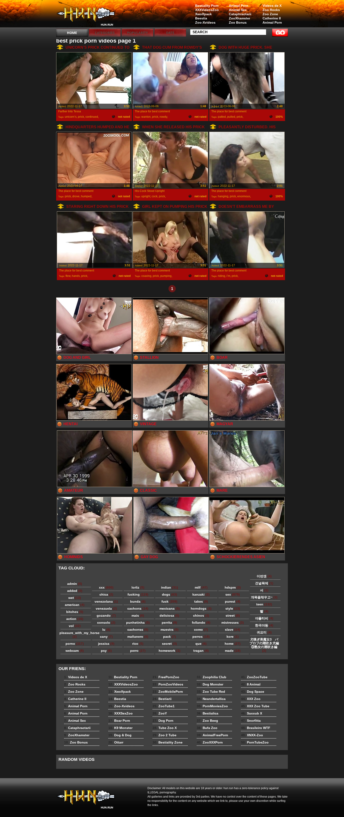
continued (91, 116)
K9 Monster (120, 728)
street (233, 615)
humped (86, 196)
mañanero (137, 636)
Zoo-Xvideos (205, 22)
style (232, 608)
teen (264, 604)
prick (81, 116)
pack (169, 636)
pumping (166, 276)
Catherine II (272, 18)
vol (75, 626)
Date (170, 32)
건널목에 (264, 583)
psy (106, 650)
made (233, 650)
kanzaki (201, 594)
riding (221, 276)
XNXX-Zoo (252, 735)
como (201, 629)
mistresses (232, 622)
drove (76, 196)
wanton (146, 116)
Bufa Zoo (207, 728)
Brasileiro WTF (255, 728)
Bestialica (207, 713)
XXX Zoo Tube (255, 706)
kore (233, 636)
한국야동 (264, 625)
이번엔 (264, 576)
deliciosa (169, 615)
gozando (106, 615)
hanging (223, 196)
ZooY (160, 713)
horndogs (201, 608)
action (74, 619)
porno (75, 643)
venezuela (106, 608)
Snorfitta (251, 720)
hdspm (233, 587)
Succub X (251, 713)
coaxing (146, 276)
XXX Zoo (250, 699)
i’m (228, 276)
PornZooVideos (168, 684)
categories (105, 32)
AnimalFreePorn (212, 735)
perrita (169, 622)
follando (201, 622)
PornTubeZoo (255, 742)
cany (106, 636)
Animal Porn (272, 22)
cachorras (137, 629)
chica (106, 594)
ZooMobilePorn (168, 691)
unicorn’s (71, 116)
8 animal (86, 14)
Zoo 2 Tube (164, 735)
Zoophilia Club (211, 677)
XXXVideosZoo (207, 10)
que (201, 643)
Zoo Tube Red (211, 691)
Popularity (137, 32)
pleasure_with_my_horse (75, 634)
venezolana (106, 601)
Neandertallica (211, 699)
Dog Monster (210, 684)
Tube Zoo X (165, 728)
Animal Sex (238, 10)
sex (232, 594)
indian (169, 587)
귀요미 (264, 632)
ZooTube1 (164, 706)
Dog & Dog (120, 735)
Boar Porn (119, 720)
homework (169, 650)
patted (222, 116)
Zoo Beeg (207, 720)
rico (137, 643)
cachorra (137, 608)
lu (106, 629)
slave (232, 629)
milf (201, 587)
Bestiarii (162, 699)
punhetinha (138, 622)
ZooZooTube (254, 677)
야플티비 (264, 618)
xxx (106, 587)
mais (138, 615)
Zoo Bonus (238, 22)
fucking (138, 594)
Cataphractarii (240, 14)
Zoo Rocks (271, 10)
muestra (170, 629)
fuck (169, 601)
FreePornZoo (166, 677)
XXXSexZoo (120, 713)
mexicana (169, 608)
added (74, 591)
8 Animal (250, 684)
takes (201, 601)
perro (138, 650)
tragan (201, 650)
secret (169, 643)
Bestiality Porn (207, 5)
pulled (231, 116)
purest (232, 601)
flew (68, 276)
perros (201, 636)
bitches (74, 612)
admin (74, 584)
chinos (201, 615)
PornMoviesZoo (212, 706)
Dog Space (252, 691)
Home (72, 32)
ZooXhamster (239, 18)
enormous (243, 196)
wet (74, 598)
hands (76, 276)
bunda (138, 601)
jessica (106, 643)
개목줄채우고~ (264, 597)
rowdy (163, 116)
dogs (169, 594)
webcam (75, 650)
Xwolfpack (203, 14)
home (233, 643)
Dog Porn (163, 720)
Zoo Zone (270, 14)
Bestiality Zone (168, 742)
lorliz (138, 587)
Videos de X (272, 5)
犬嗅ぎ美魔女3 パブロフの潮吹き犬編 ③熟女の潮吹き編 (265, 644)
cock (154, 196)
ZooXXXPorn (210, 742)
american (74, 605)
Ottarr (115, 742)
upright (145, 196)
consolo (106, 622)
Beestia (201, 18)
